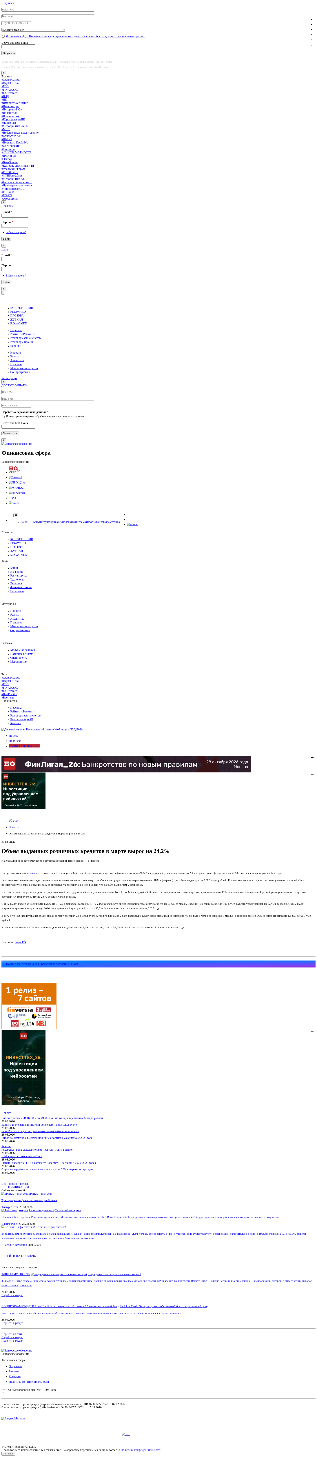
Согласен (8, 1453)
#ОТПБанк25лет (11, 175)
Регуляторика (49, 521)
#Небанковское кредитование (20, 132)
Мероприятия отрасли (24, 368)
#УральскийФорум (13, 168)
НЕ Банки (34, 521)
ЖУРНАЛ (16, 319)
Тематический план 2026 (24, 745)
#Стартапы (8, 149)
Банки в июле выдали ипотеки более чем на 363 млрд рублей (39, 1124)
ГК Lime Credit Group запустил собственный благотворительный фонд (164, 1306)
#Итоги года (9, 112)
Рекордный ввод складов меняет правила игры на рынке (36, 1149)
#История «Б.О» (11, 109)
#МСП (5, 129)
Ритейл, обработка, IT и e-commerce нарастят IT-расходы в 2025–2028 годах (48, 1162)
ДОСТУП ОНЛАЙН (14, 385)
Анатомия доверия (41, 1210)
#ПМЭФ (6, 139)
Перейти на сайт (11, 1334)
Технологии (65, 521)
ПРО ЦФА (17, 315)
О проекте (15, 1366)
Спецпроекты (19, 657)
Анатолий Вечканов (14, 1244)
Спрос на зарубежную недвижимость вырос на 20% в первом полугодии (47, 1169)
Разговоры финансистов (25, 337)
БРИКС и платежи (40, 1193)
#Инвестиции (10, 106)
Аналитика (17, 360)
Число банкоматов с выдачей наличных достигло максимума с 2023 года (46, 1137)
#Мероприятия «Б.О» (14, 126)
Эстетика (114, 521)
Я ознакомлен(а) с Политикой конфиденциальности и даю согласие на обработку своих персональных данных (75, 36)
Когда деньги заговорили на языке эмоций (114, 1274)
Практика (16, 364)
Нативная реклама (21, 653)
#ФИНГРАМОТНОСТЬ (16, 152)
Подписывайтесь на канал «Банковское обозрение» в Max (42, 963)
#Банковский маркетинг (16, 182)
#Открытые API (11, 135)
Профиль (7, 205)
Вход (4, 249)
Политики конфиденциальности (141, 1449)
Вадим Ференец (11, 1223)
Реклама (14, 1371)
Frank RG (20, 942)
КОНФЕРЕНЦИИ (21, 307)
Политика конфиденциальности (29, 1381)
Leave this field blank (14, 42)
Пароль (7, 222)
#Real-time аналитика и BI (17, 165)
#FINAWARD (10, 89)
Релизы (14, 356)
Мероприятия (18, 661)
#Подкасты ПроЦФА (14, 142)
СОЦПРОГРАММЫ (14, 1306)
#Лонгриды (8, 122)
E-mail (6, 212)
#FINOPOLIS (9, 172)
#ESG (5, 86)
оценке (31, 873)
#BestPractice (9, 694)
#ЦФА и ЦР (9, 155)
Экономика (101, 521)
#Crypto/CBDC (10, 79)
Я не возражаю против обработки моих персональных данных (45, 416)
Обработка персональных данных (25, 412)
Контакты (15, 1376)
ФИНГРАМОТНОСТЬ (15, 1274)
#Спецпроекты (10, 145)
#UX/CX (6, 195)
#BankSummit (9, 162)
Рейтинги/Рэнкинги (22, 334)
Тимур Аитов (10, 1207)
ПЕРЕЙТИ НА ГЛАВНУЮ (18, 1255)
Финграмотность (83, 521)
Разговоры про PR (21, 341)
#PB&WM (7, 192)
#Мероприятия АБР (13, 178)
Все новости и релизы (15, 1183)
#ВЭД (5, 96)
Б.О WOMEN (18, 323)
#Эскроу (6, 159)
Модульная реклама (22, 649)
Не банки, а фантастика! (51, 1227)
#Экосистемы (9, 198)
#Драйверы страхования (16, 185)
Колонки (15, 345)
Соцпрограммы (20, 372)
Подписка (7, 3)
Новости (15, 352)
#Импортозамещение (14, 102)
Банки (24, 521)
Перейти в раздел (12, 1295)
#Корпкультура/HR (13, 119)
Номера (13, 735)
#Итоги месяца (10, 116)
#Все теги (7, 697)
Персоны (16, 330)
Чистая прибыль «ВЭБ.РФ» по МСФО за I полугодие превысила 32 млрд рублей (52, 1118)
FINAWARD (18, 311)
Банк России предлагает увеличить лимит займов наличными (40, 1131)
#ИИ (4, 99)
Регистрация (9, 378)
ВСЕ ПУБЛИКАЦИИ (15, 1187)
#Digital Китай (10, 83)
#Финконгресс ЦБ (12, 188)
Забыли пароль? (16, 232)
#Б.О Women (9, 92)
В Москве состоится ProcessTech (21, 1156)
